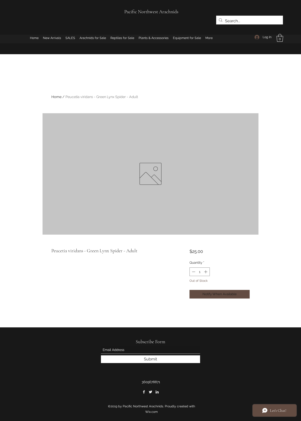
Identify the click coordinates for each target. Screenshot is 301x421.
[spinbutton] (199, 272)
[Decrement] (193, 272)
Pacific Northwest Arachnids (151, 12)
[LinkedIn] (157, 392)
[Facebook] (144, 392)
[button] (280, 38)
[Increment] (206, 272)
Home (56, 97)
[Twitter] (150, 392)
